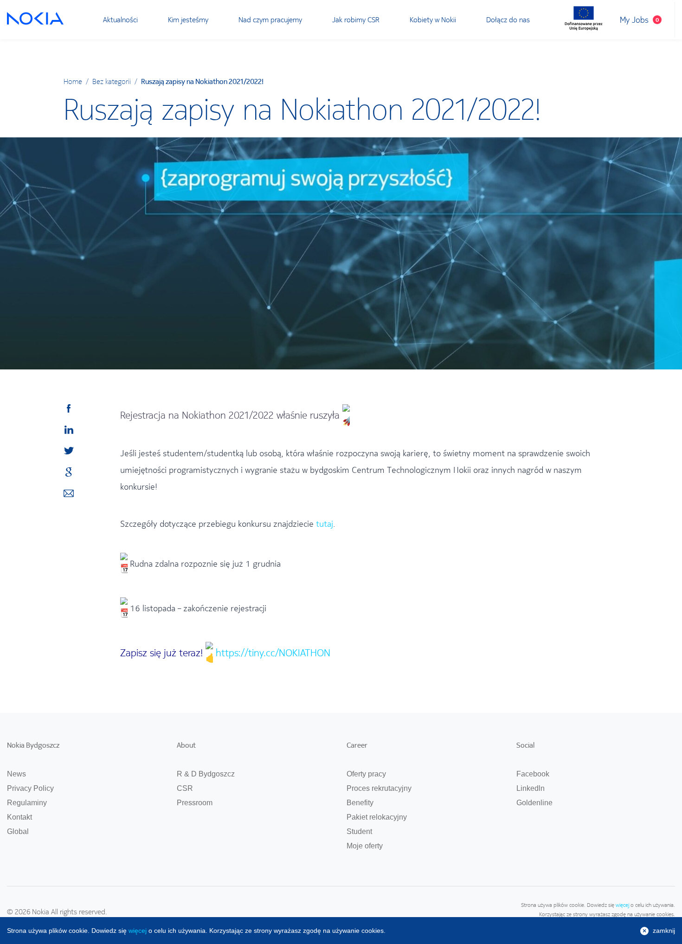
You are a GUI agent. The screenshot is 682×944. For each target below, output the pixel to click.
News (16, 774)
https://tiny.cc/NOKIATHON (273, 653)
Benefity (360, 803)
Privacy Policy (30, 788)
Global (18, 831)
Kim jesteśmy (188, 19)
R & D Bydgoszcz (206, 774)
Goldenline (534, 803)
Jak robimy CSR (356, 19)
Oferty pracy (366, 774)
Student (359, 831)
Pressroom (194, 803)
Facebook (532, 774)
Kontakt (19, 817)
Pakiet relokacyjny (377, 817)
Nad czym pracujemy (270, 19)
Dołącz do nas (508, 19)
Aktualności (120, 19)
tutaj (324, 523)
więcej (622, 905)
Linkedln (530, 788)
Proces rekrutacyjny (379, 788)
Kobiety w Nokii (433, 19)
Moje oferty (365, 846)
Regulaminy (27, 803)
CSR (185, 788)
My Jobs (639, 20)
